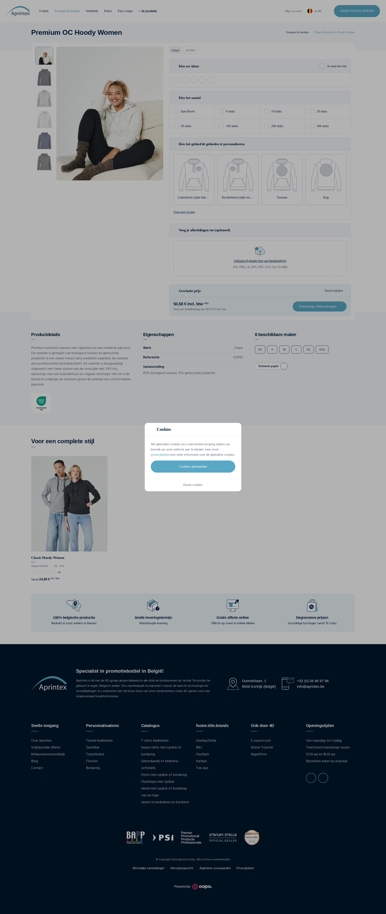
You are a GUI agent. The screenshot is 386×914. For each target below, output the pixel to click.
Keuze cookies (193, 485)
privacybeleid (160, 455)
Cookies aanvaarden (193, 466)
